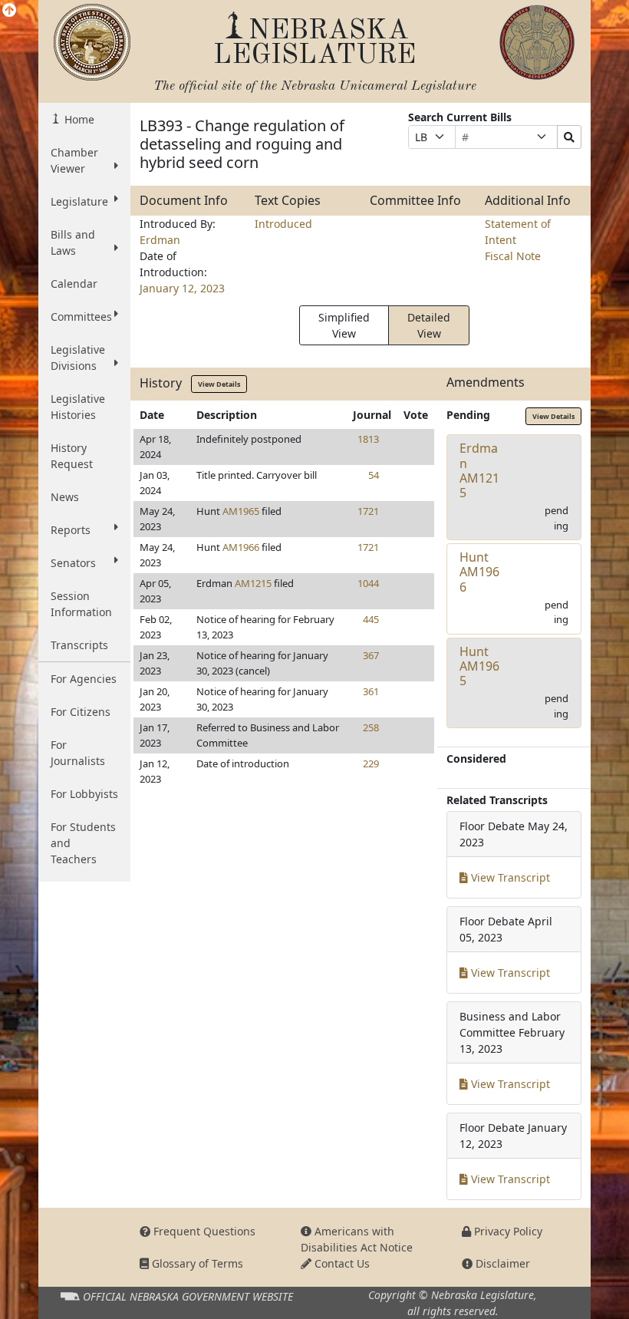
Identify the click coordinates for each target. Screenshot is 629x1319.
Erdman (160, 239)
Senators (73, 563)
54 (373, 475)
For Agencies (84, 678)
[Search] (569, 137)
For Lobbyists (84, 793)
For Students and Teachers (83, 842)
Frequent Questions (202, 1231)
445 (371, 619)
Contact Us (340, 1263)
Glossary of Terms (196, 1263)
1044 (368, 583)
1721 (368, 511)
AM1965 (240, 511)
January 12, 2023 (182, 288)
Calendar (74, 283)
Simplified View (344, 325)
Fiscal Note (513, 256)
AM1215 (253, 583)
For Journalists (78, 752)
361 (371, 691)
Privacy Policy (506, 1231)
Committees (81, 316)
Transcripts (79, 645)
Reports (71, 530)
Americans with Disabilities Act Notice (357, 1239)
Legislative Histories (78, 406)
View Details (219, 384)
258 (371, 727)
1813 (368, 439)
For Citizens (80, 711)
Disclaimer (501, 1263)
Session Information (81, 604)
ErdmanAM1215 (479, 470)
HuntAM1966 (479, 572)
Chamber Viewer (74, 160)
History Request (72, 455)
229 (371, 763)
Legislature (79, 201)
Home (77, 119)
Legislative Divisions (78, 357)
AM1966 (240, 547)
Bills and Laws (73, 242)
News (65, 497)
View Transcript (509, 877)
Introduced (283, 223)
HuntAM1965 (479, 666)
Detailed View (428, 325)
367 (371, 655)
